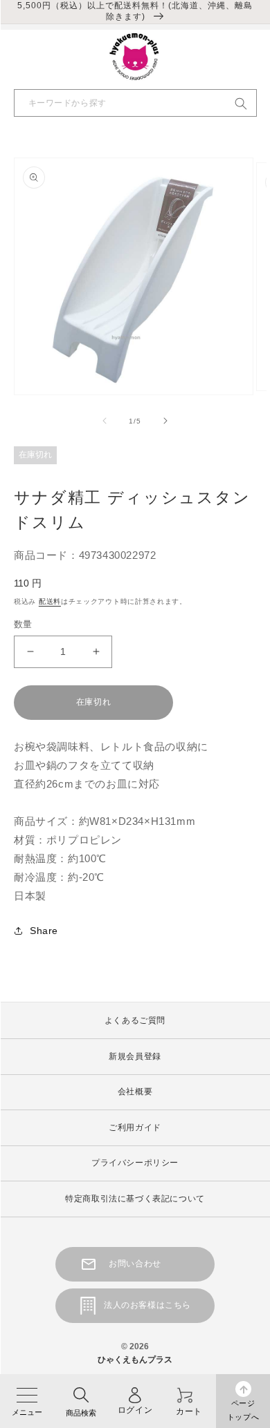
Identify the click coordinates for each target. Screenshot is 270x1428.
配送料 (50, 601)
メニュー (27, 1412)
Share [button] (44, 930)
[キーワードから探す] (241, 103)
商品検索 (81, 1413)
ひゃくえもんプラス (135, 1359)
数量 (23, 624)
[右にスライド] (165, 421)
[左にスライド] (104, 421)
